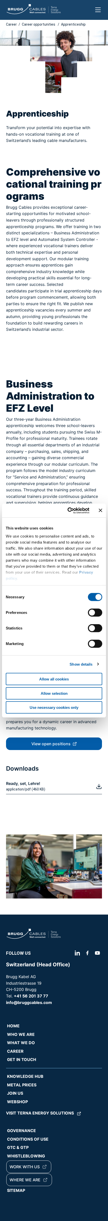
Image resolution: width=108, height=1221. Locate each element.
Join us (15, 1093)
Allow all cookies (54, 679)
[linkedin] (78, 953)
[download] (99, 786)
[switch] (95, 613)
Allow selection (54, 693)
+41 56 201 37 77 (31, 995)
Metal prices (21, 1084)
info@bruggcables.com (29, 1002)
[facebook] (87, 953)
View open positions (51, 743)
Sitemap (16, 1190)
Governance (21, 1130)
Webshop (17, 1101)
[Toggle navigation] (98, 10)
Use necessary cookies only (54, 707)
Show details (81, 664)
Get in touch (21, 1059)
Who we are (21, 1034)
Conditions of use (27, 1139)
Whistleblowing (26, 1155)
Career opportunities (39, 24)
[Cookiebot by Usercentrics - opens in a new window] (67, 510)
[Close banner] (100, 510)
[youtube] (97, 953)
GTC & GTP (18, 1147)
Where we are (25, 1179)
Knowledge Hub (25, 1076)
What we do (21, 1042)
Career (11, 24)
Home (13, 1025)
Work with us (25, 1166)
